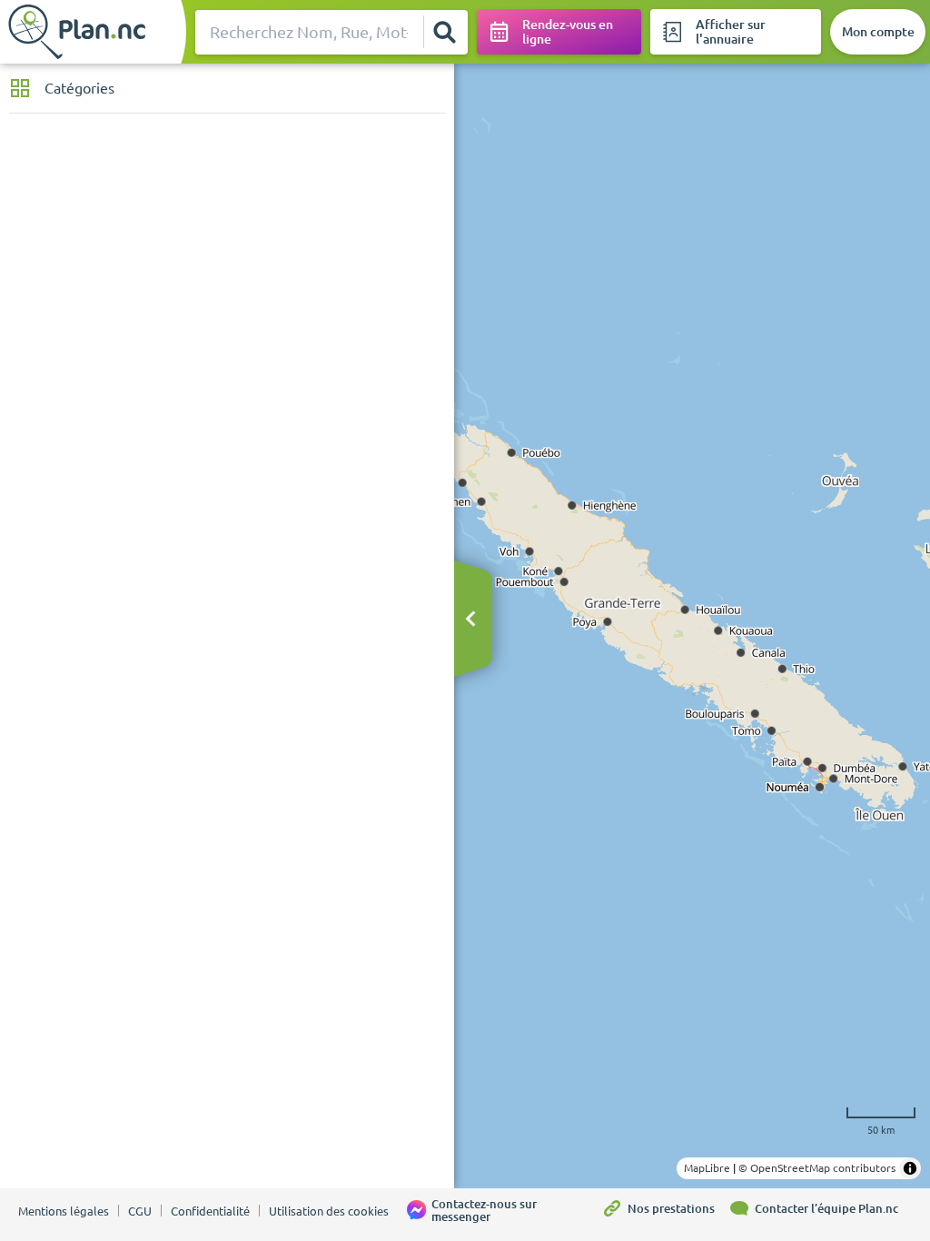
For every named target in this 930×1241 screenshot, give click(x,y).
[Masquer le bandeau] (470, 620)
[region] (692, 626)
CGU (140, 1211)
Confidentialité (210, 1211)
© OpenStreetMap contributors (816, 1168)
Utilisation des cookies (329, 1211)
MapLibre (707, 1168)
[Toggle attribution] (910, 1168)
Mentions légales (63, 1211)
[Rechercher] (445, 32)
